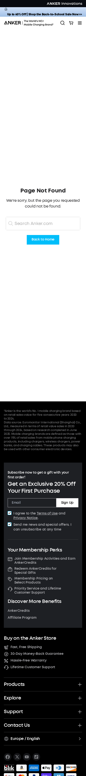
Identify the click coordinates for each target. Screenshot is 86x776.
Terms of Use (47, 513)
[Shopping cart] (71, 23)
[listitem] (7, 757)
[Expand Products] (79, 684)
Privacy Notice (25, 518)
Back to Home (43, 240)
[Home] (30, 23)
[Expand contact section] (79, 725)
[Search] (62, 23)
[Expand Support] (79, 711)
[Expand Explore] (79, 698)
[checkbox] (9, 513)
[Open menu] (79, 23)
